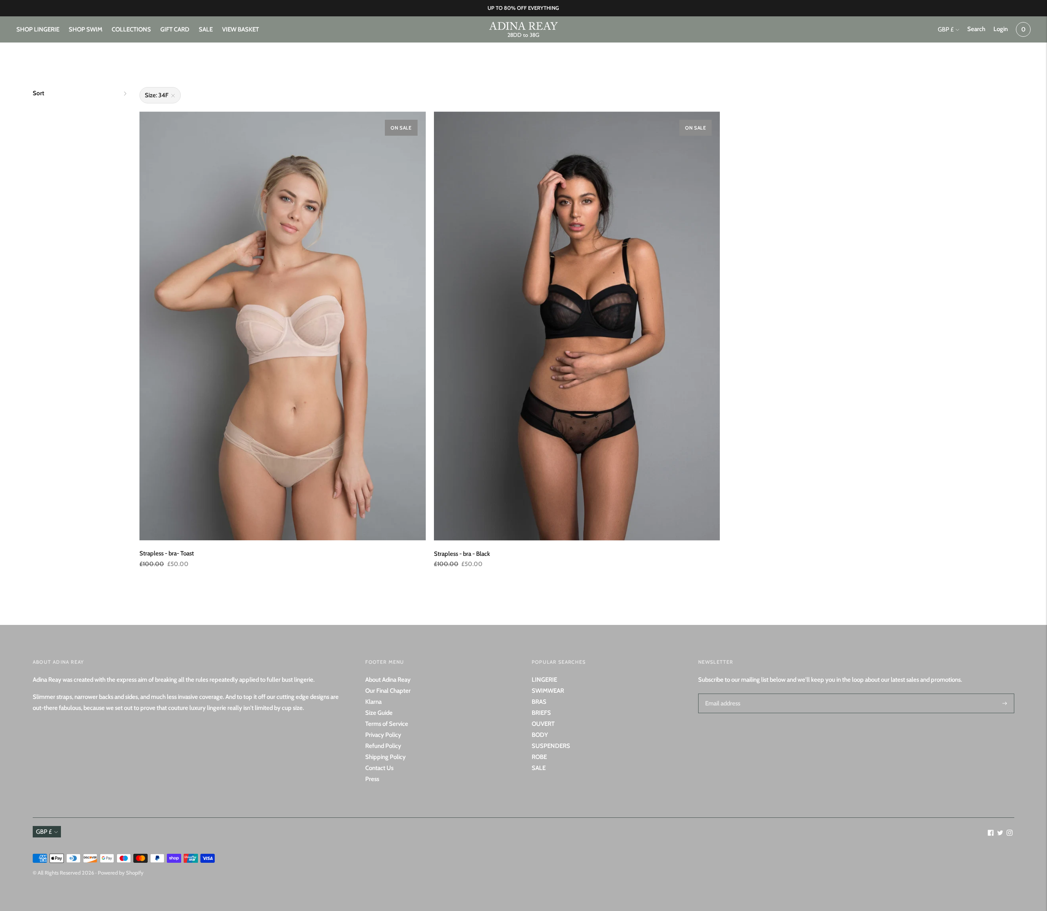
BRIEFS (541, 712)
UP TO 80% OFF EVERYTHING (523, 7)
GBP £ (946, 29)
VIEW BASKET (240, 29)
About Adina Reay (388, 679)
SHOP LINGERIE (37, 29)
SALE (206, 29)
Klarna (373, 701)
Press (372, 779)
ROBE (539, 757)
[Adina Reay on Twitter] (1000, 833)
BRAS (539, 701)
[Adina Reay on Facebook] (991, 833)
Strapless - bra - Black (462, 553)
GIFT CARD (174, 29)
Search (976, 29)
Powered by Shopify (121, 872)
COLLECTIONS (131, 29)
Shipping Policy (385, 757)
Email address (721, 693)
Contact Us (379, 768)
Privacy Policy (383, 735)
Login (1000, 29)
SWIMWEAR (548, 690)
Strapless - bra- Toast (166, 553)
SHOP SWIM (85, 29)
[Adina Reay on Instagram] (1010, 833)
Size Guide (379, 712)
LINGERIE (544, 679)
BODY (540, 735)
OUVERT (543, 723)
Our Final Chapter (388, 690)
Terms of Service (386, 723)
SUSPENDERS (551, 746)
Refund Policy (383, 746)
